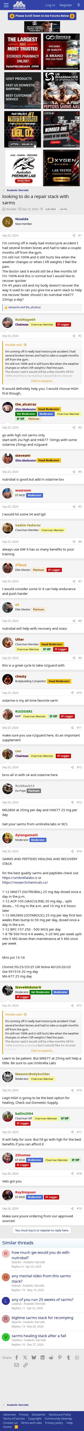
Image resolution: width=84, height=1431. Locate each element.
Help (70, 1423)
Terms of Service (14, 1418)
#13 (79, 802)
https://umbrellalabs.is (19, 877)
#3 (80, 427)
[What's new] (78, 5)
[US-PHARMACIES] (61, 90)
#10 (79, 693)
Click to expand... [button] (42, 381)
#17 (79, 1132)
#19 (79, 1208)
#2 (80, 336)
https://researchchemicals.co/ (25, 882)
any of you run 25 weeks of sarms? (42, 1299)
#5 (80, 507)
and (24, 307)
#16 (79, 1090)
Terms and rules (31, 1423)
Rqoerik (16, 1322)
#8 (80, 621)
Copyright (34, 1418)
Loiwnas (17, 1304)
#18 (79, 1174)
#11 (79, 728)
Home (7, 1427)
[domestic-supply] (22, 90)
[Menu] (6, 5)
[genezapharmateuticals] (61, 51)
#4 (80, 472)
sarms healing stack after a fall (39, 1335)
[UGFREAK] (61, 129)
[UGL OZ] (22, 129)
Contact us (10, 1423)
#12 (79, 767)
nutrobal (50, 209)
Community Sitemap (58, 1418)
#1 (80, 235)
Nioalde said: (13, 345)
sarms (63, 209)
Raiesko (16, 1262)
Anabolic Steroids (34, 1262)
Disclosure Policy (60, 1414)
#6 (80, 542)
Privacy (24, 1414)
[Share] (74, 235)
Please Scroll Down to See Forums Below (42, 16)
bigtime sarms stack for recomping (42, 1317)
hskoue (16, 1285)
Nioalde (11, 209)
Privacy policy (54, 1423)
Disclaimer (38, 1414)
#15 (79, 1005)
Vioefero (17, 1340)
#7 (80, 581)
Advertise (9, 1414)
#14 (79, 851)
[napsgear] (22, 51)
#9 (80, 658)
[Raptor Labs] (23, 168)
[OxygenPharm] (61, 168)
